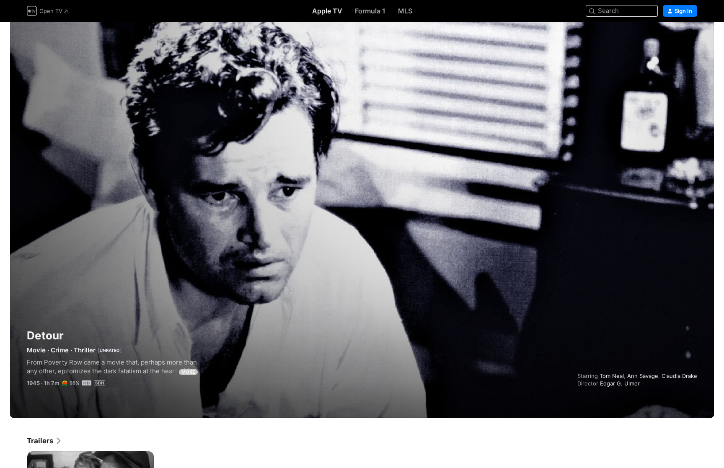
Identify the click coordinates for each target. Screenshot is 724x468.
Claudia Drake (679, 375)
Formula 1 (370, 11)
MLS (405, 11)
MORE (188, 372)
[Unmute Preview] (691, 38)
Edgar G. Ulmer (620, 383)
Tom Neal (612, 375)
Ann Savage (642, 375)
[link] (44, 440)
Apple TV (327, 11)
